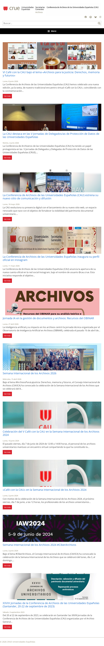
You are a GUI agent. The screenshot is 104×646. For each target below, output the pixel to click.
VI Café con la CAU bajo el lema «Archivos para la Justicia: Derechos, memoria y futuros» (51, 73)
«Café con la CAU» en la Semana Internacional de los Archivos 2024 (44, 490)
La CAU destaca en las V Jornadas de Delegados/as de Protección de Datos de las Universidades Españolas (51, 135)
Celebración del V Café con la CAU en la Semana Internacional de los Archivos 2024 (51, 433)
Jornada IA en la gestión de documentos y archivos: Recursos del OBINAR (48, 318)
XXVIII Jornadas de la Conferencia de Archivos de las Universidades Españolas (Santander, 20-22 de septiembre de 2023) (51, 604)
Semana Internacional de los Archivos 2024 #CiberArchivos (39, 545)
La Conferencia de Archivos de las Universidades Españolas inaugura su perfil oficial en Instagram (51, 258)
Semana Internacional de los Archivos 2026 (29, 373)
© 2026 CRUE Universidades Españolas (17, 641)
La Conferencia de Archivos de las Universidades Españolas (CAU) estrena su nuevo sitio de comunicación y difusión (50, 196)
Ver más (7, 96)
